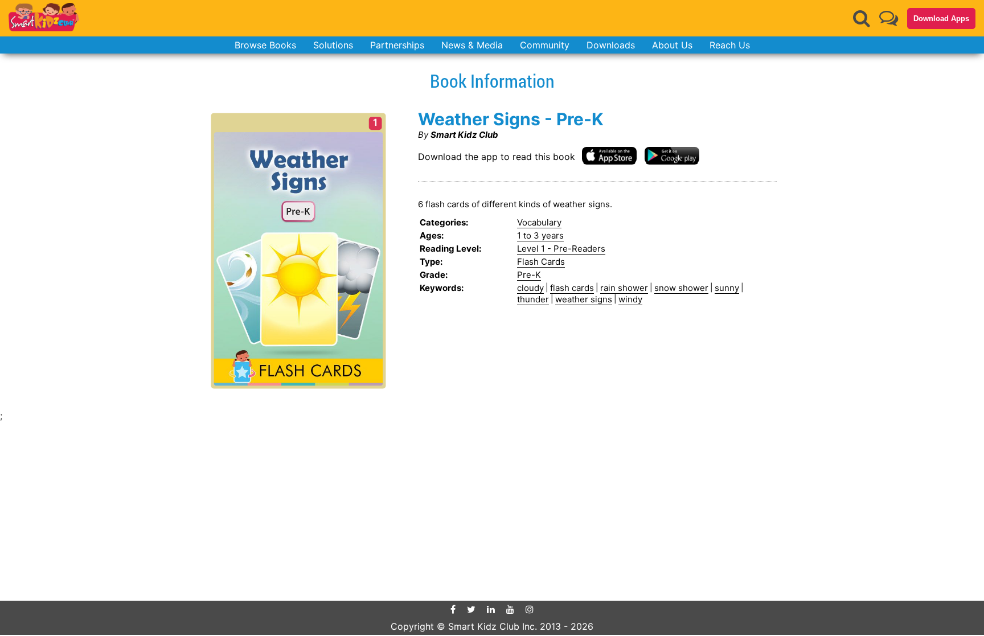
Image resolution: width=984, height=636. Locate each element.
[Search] (861, 18)
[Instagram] (529, 609)
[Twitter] (471, 609)
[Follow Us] (888, 18)
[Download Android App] (671, 155)
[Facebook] (453, 609)
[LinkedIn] (491, 609)
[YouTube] (510, 609)
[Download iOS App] (609, 155)
